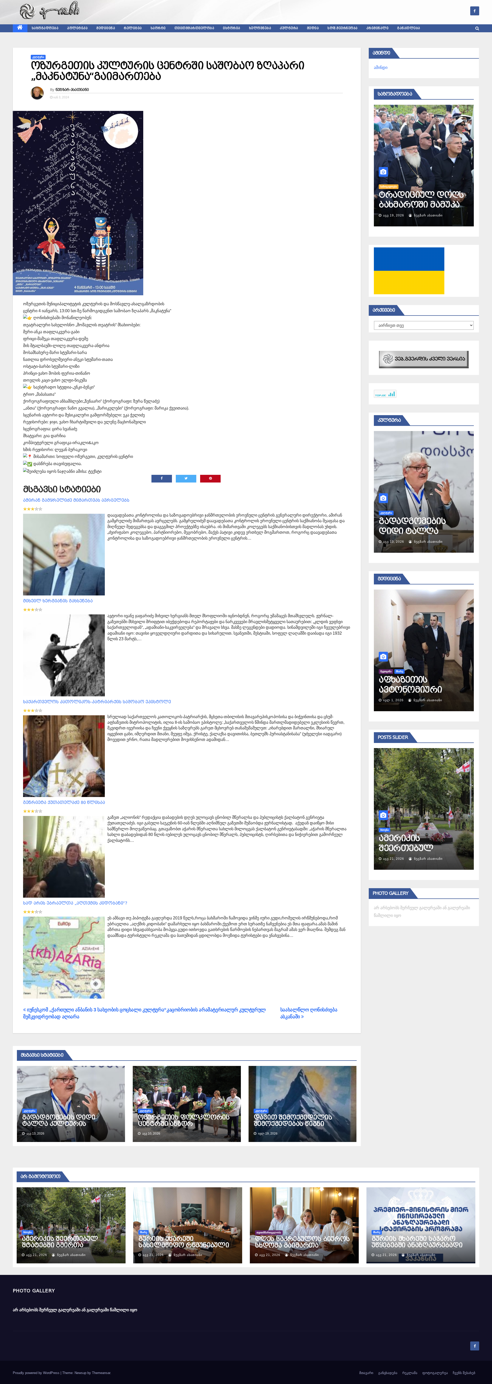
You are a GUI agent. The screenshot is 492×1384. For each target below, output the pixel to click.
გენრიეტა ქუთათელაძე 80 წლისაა (64, 802)
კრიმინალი (377, 28)
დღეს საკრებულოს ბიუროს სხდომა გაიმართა (302, 1242)
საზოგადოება (45, 28)
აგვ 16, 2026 (393, 215)
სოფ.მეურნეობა (342, 28)
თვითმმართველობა (194, 28)
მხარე (383, 830)
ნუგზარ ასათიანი (72, 90)
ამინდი (380, 67)
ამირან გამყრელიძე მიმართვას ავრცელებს (76, 500)
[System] (424, 359)
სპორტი (158, 28)
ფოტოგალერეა (435, 1373)
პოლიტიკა (77, 28)
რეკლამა (409, 1373)
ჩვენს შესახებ (464, 1373)
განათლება (408, 28)
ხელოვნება (260, 28)
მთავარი (366, 1373)
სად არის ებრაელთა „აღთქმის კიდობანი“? (75, 903)
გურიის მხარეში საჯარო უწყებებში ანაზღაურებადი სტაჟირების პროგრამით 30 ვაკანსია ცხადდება (418, 1248)
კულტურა (289, 28)
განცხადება (387, 1373)
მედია (313, 28)
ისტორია (231, 28)
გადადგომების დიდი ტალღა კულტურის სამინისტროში (58, 1124)
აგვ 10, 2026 (393, 541)
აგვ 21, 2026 (393, 859)
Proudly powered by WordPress (36, 1373)
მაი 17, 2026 (393, 700)
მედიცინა (105, 28)
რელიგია (133, 28)
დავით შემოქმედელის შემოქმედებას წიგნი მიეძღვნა (293, 1124)
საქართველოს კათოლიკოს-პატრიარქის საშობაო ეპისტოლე (97, 701)
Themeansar (101, 1373)
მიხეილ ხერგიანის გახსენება (58, 601)
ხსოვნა (27, 1232)
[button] (477, 28)
